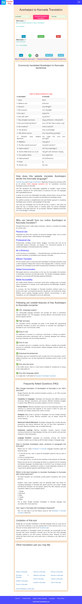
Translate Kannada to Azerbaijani (41, 17)
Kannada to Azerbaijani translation (46, 376)
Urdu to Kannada (56, 582)
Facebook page (44, 528)
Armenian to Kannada (22, 576)
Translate (41, 36)
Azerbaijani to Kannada (39, 449)
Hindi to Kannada (38, 579)
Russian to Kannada (57, 575)
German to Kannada (39, 572)
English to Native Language (40, 598)
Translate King (20, 182)
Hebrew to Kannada (39, 575)
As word (61, 55)
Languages (52, 598)
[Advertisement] (6, 37)
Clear (58, 36)
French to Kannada (21, 584)
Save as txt (49, 55)
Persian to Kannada (57, 572)
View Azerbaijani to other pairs (25, 589)
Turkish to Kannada (56, 579)
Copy (23, 36)
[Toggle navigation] (79, 2)
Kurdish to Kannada (39, 582)
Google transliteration (34, 182)
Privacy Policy (60, 598)
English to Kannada (22, 581)
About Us (17, 598)
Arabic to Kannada (21, 572)
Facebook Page (26, 598)
